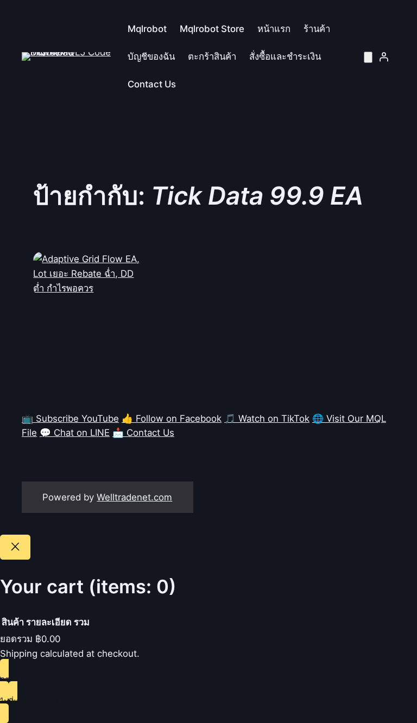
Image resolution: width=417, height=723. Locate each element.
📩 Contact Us (143, 432)
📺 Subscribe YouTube (70, 418)
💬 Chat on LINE (75, 432)
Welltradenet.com (134, 497)
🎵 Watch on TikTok (266, 418)
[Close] (15, 547)
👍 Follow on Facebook (172, 418)
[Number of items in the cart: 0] (368, 57)
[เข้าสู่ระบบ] (383, 56)
